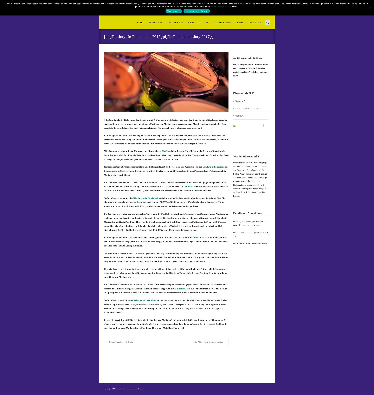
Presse (240, 22)
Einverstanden (174, 11)
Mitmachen (155, 22)
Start (140, 22)
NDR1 (220, 135)
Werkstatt (194, 22)
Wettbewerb (175, 22)
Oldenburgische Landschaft (145, 198)
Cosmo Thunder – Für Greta (120, 342)
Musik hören (223, 22)
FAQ (208, 22)
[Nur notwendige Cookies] (370, 7)
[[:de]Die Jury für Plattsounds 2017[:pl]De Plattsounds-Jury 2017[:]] (166, 82)
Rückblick (255, 22)
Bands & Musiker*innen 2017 (247, 108)
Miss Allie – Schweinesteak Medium (209, 342)
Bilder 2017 (240, 101)
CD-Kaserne (190, 186)
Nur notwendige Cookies (197, 11)
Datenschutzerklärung (221, 6)
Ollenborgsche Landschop (143, 300)
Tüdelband (167, 151)
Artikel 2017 (240, 116)
